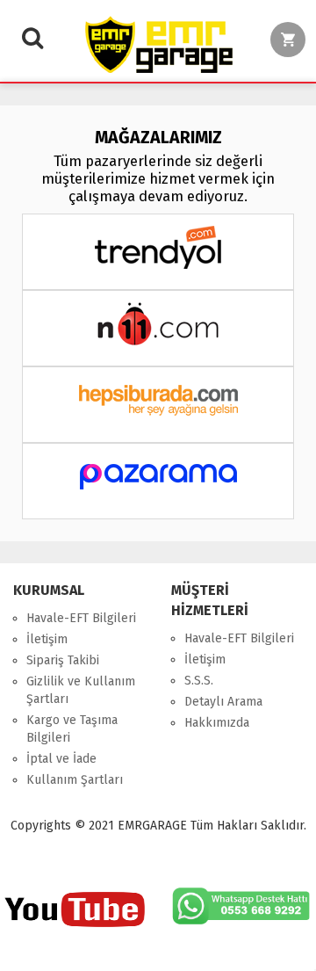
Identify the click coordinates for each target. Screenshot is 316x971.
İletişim (47, 639)
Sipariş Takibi (62, 660)
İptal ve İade (61, 758)
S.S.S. (198, 680)
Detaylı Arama (223, 701)
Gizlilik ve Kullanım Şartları (80, 690)
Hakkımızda (216, 722)
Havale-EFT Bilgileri (81, 618)
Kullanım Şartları (74, 779)
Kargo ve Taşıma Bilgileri (72, 729)
